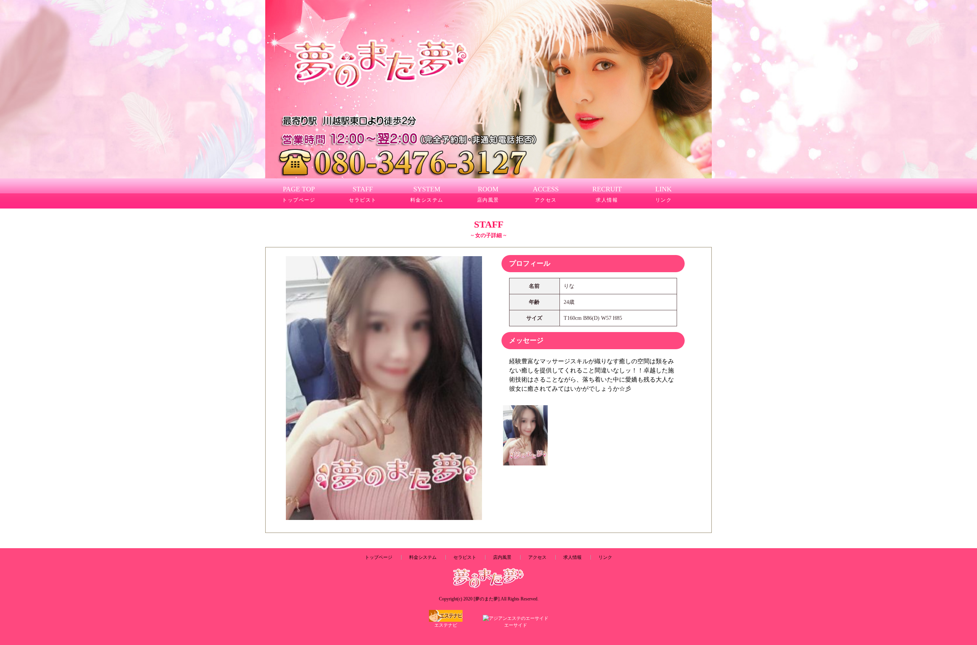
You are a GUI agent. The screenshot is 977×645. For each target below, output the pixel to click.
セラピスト (464, 557)
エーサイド (515, 625)
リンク (605, 557)
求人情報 (572, 557)
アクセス (537, 557)
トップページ (378, 557)
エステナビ (445, 625)
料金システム (423, 557)
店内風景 (502, 557)
